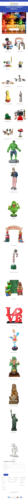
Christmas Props (13, 245)
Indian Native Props (7, 121)
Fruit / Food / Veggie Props (7, 103)
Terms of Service (4, 487)
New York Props (13, 432)
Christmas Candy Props (13, 272)
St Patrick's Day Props (13, 379)
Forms (2, 484)
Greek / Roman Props (19, 103)
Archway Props (19, 51)
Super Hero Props (13, 165)
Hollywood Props (19, 121)
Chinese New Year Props (13, 405)
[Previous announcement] (1, 1)
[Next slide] (15, 34)
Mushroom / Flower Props (20, 138)
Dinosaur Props (19, 86)
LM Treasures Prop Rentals (13, 498)
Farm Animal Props (7, 86)
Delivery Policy (4, 482)
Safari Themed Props (14, 29)
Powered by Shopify (17, 498)
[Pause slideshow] (16, 34)
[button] (1, 4)
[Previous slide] (11, 34)
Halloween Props (13, 218)
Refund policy (3, 489)
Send (6, 474)
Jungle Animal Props (7, 138)
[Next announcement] (26, 1)
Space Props (13, 459)
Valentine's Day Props (13, 325)
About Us (3, 479)
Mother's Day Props (14, 352)
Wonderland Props (7, 51)
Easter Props (13, 298)
